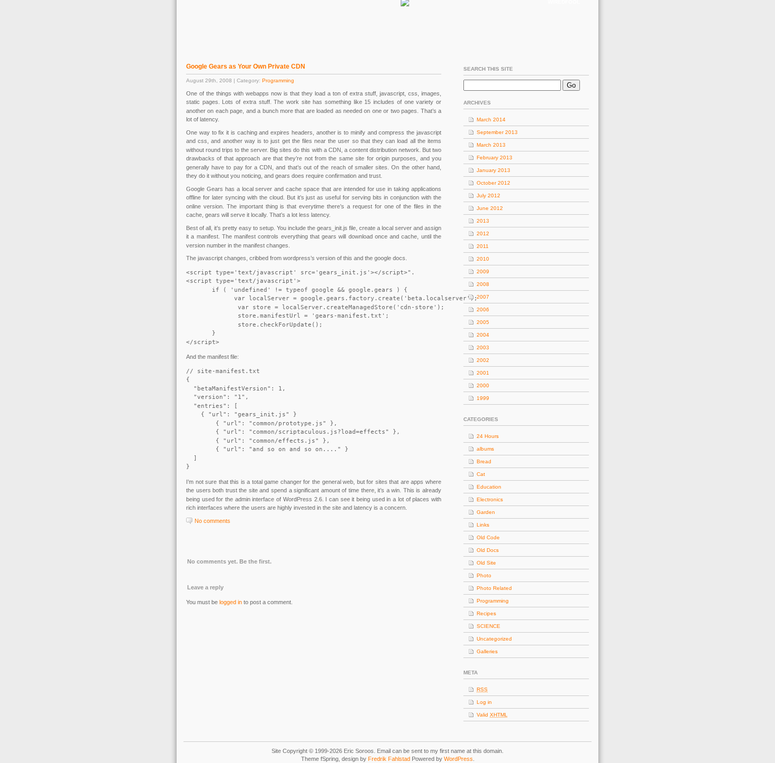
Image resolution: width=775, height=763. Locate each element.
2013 (483, 221)
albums (485, 449)
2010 (483, 259)
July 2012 (488, 195)
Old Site (486, 563)
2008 (483, 284)
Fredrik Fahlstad (390, 759)
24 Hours (488, 436)
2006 (483, 309)
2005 (483, 322)
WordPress (458, 759)
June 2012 (490, 208)
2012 (483, 233)
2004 (483, 335)
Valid (492, 715)
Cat (481, 474)
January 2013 (493, 170)
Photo (484, 575)
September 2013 (497, 132)
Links (483, 525)
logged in (230, 602)
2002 (483, 360)
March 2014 (491, 119)
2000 (483, 385)
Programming (278, 80)
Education (489, 487)
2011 (483, 246)
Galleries (487, 651)
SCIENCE (488, 626)
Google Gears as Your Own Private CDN (245, 66)
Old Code (488, 537)
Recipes (486, 613)
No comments (212, 521)
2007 (483, 297)
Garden (486, 512)
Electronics (490, 499)
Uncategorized (494, 639)
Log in (484, 702)
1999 (483, 398)
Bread (484, 461)
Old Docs (488, 550)
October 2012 (493, 183)
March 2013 (491, 145)
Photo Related (494, 588)
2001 (483, 373)
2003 (483, 347)
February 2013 (494, 157)
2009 (483, 271)
